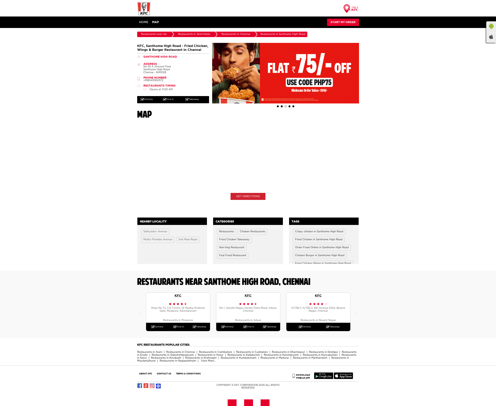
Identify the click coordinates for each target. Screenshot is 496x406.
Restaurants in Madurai (274, 358)
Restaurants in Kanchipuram (281, 355)
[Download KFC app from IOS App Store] (343, 378)
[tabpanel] (285, 73)
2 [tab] (282, 106)
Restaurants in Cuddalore (252, 352)
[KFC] (144, 15)
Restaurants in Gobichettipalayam (173, 355)
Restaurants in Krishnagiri (201, 358)
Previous (140, 312)
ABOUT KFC (145, 373)
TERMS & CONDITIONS (188, 373)
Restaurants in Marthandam (310, 358)
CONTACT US (164, 373)
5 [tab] (293, 106)
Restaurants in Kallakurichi (243, 355)
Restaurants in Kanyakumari (320, 355)
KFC (178, 295)
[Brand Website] (158, 386)
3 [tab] (286, 106)
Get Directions (248, 196)
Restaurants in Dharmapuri (288, 352)
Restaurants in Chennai (180, 352)
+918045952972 (153, 80)
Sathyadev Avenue (155, 231)
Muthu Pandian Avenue (157, 239)
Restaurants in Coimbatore (215, 352)
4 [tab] (289, 106)
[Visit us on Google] (146, 386)
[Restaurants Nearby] (351, 9)
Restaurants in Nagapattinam (178, 361)
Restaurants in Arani (149, 352)
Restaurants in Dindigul (323, 352)
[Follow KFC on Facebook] (140, 386)
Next (356, 312)
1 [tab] (278, 106)
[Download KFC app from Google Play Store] (323, 378)
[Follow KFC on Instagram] (152, 386)
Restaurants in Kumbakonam (238, 358)
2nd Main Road (187, 239)
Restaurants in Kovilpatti (166, 358)
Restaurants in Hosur (210, 355)
